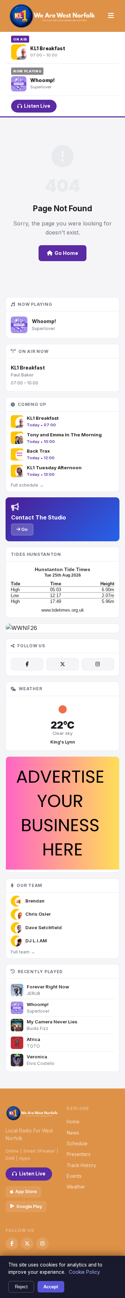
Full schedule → (27, 485)
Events (74, 1176)
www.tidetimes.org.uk (62, 610)
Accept (50, 1286)
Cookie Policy (84, 1272)
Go (24, 529)
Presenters (79, 1154)
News (73, 1133)
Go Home (66, 253)
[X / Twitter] (62, 664)
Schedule (77, 1143)
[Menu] (111, 16)
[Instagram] (98, 664)
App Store (26, 1191)
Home (73, 1121)
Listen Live (37, 106)
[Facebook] (27, 664)
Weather (76, 1187)
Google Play (29, 1206)
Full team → (23, 951)
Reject (21, 1286)
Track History (81, 1165)
